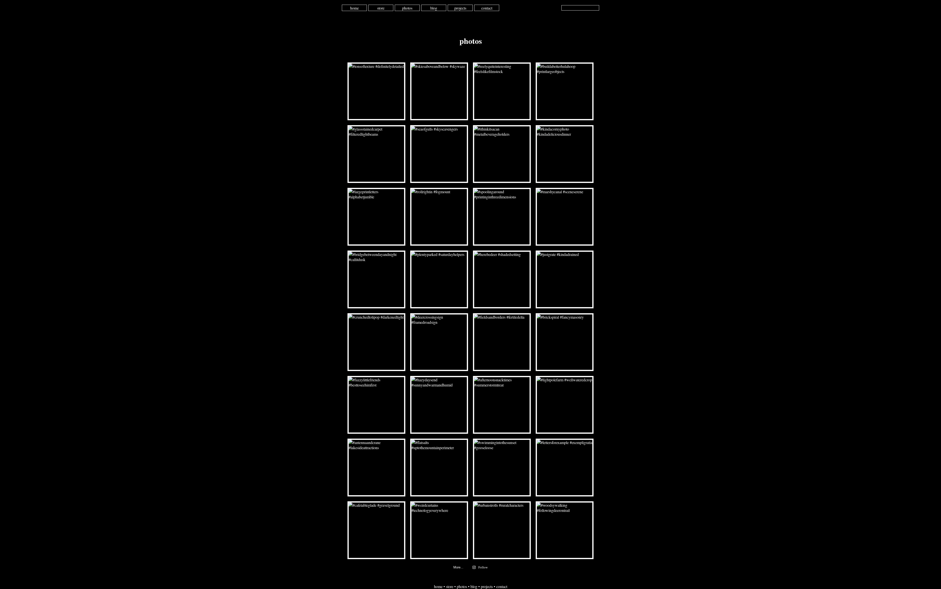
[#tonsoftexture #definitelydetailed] (376, 91)
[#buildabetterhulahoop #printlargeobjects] (564, 91)
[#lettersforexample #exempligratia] (564, 467)
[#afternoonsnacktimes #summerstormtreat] (502, 405)
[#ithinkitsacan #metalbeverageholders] (502, 154)
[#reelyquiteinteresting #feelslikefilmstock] (502, 91)
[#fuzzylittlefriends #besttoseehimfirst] (376, 405)
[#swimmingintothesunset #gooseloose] (502, 467)
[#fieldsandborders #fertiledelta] (502, 342)
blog (433, 8)
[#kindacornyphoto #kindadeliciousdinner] (564, 154)
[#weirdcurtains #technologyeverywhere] (439, 530)
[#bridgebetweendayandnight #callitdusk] (376, 279)
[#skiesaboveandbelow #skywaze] (439, 91)
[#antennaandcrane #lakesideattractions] (376, 467)
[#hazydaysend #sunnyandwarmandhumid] (439, 405)
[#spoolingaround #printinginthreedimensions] (502, 216)
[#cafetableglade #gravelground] (376, 530)
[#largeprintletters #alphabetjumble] (376, 216)
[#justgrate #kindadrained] (564, 279)
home (354, 8)
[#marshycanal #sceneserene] (564, 216)
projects (460, 8)
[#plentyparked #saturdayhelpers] (439, 279)
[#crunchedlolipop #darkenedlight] (376, 342)
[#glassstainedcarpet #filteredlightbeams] (376, 154)
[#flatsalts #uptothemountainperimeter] (439, 467)
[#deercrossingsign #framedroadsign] (439, 342)
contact (486, 8)
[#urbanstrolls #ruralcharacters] (502, 530)
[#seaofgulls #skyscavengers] (439, 154)
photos (407, 8)
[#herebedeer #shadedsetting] (502, 279)
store (380, 8)
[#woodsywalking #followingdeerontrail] (564, 530)
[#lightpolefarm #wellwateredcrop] (564, 405)
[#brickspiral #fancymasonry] (564, 342)
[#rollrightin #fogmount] (439, 216)
